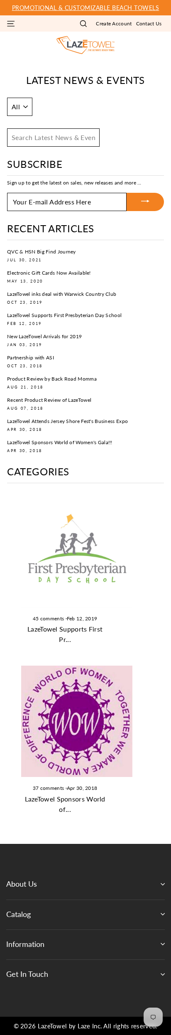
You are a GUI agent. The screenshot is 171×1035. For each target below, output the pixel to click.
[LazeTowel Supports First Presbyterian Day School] (76, 551)
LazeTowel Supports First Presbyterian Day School (64, 315)
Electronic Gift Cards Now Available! (49, 273)
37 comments (49, 788)
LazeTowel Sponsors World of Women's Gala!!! (59, 442)
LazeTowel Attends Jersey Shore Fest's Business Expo (67, 421)
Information (25, 944)
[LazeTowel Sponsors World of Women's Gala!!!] (76, 721)
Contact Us (149, 23)
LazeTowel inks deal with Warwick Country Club (61, 294)
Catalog (18, 914)
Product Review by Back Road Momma (52, 379)
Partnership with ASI (30, 357)
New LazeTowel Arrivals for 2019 (44, 336)
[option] (85, 7)
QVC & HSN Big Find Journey (41, 251)
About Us (21, 883)
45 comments (49, 618)
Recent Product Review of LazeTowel (49, 400)
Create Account (114, 23)
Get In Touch (27, 973)
